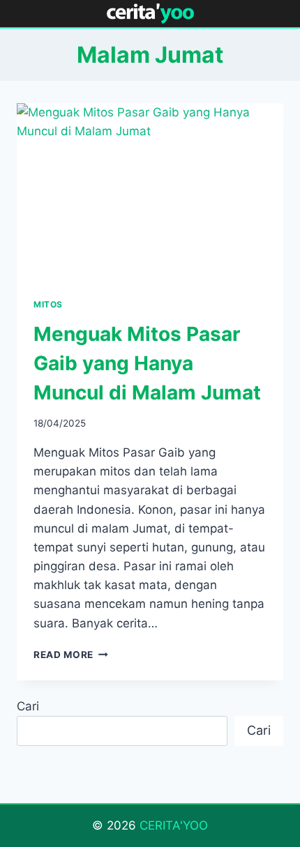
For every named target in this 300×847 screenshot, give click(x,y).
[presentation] (150, 192)
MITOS (48, 304)
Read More (70, 654)
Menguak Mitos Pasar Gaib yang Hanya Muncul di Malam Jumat (147, 363)
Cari (28, 706)
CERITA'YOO (174, 825)
